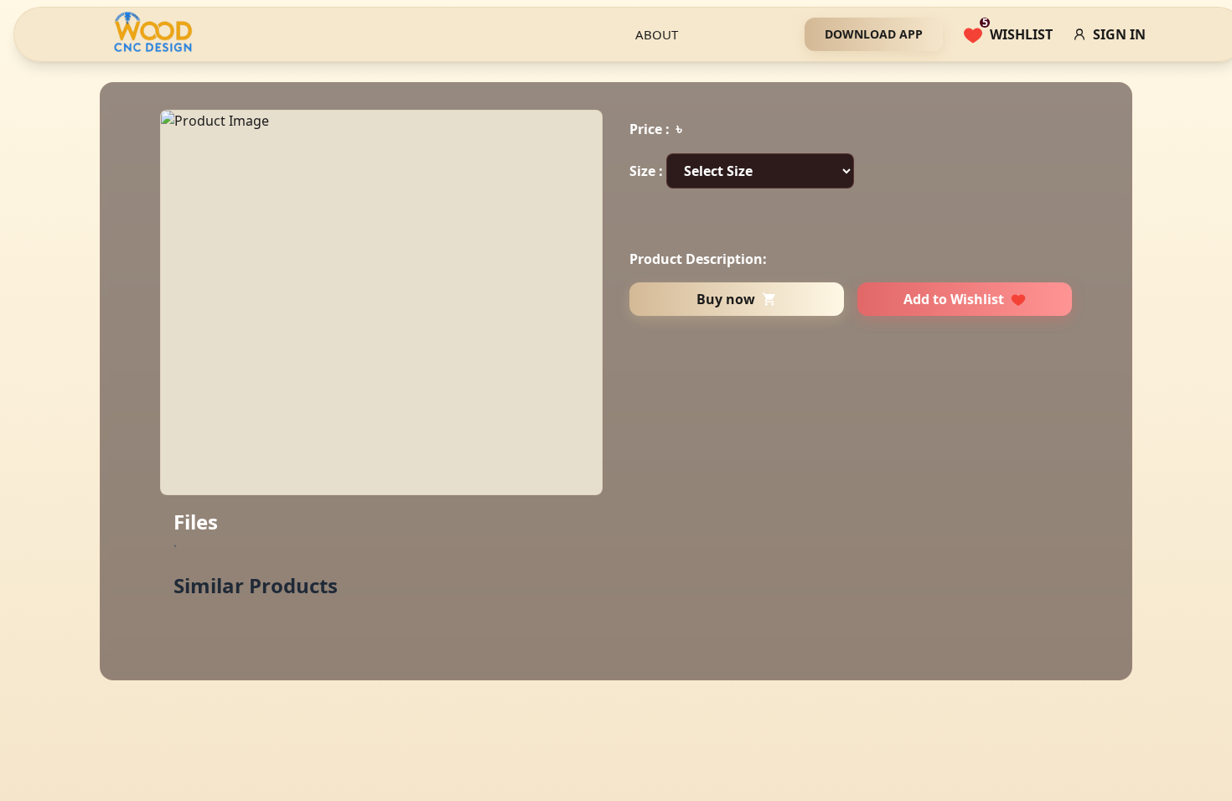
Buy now (725, 299)
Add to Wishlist (953, 299)
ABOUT (656, 34)
